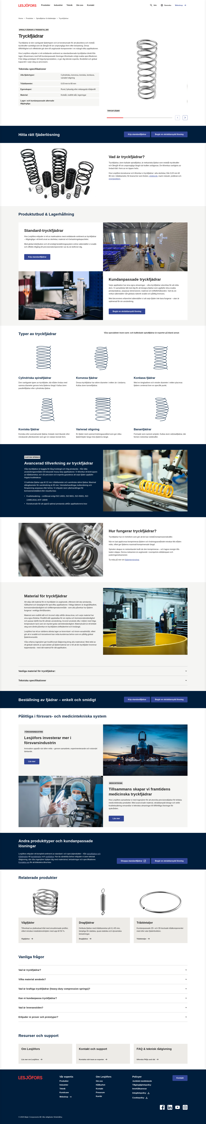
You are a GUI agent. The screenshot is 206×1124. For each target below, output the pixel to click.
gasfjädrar (50, 857)
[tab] (103, 671)
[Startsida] (27, 5)
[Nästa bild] (185, 117)
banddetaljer (36, 857)
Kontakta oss (23, 862)
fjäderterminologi (132, 560)
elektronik (153, 176)
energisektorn (114, 179)
